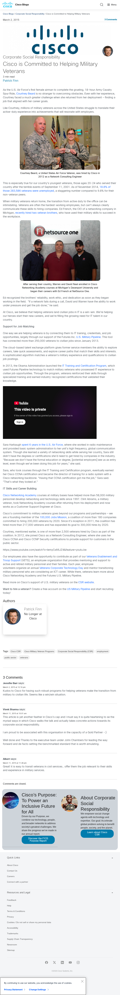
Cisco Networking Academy (19, 495)
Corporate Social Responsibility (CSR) (75, 651)
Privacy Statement (13, 989)
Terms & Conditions (16, 911)
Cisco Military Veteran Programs (39, 651)
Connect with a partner (17, 882)
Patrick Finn (10, 80)
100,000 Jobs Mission (53, 517)
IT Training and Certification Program (84, 366)
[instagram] (78, 962)
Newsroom (12, 944)
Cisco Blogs (22, 4)
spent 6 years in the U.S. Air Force (42, 445)
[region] (43, 986)
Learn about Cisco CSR (97, 833)
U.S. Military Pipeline (88, 337)
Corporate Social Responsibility (30, 14)
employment (102, 651)
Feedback (11, 900)
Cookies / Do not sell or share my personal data (29, 922)
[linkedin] (62, 962)
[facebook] (46, 962)
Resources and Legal (18, 892)
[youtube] (70, 962)
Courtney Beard (25, 94)
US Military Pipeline (79, 589)
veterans (24, 657)
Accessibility (12, 928)
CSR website (86, 582)
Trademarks (12, 933)
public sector (10, 657)
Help (9, 905)
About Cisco (12, 865)
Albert (6, 759)
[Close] (82, 981)
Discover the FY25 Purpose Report (38, 839)
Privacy (10, 917)
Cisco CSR (16, 651)
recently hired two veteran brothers (36, 213)
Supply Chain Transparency (20, 939)
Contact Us (12, 871)
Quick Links (13, 857)
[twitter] (54, 962)
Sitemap (11, 950)
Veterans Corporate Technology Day (61, 568)
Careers (10, 876)
